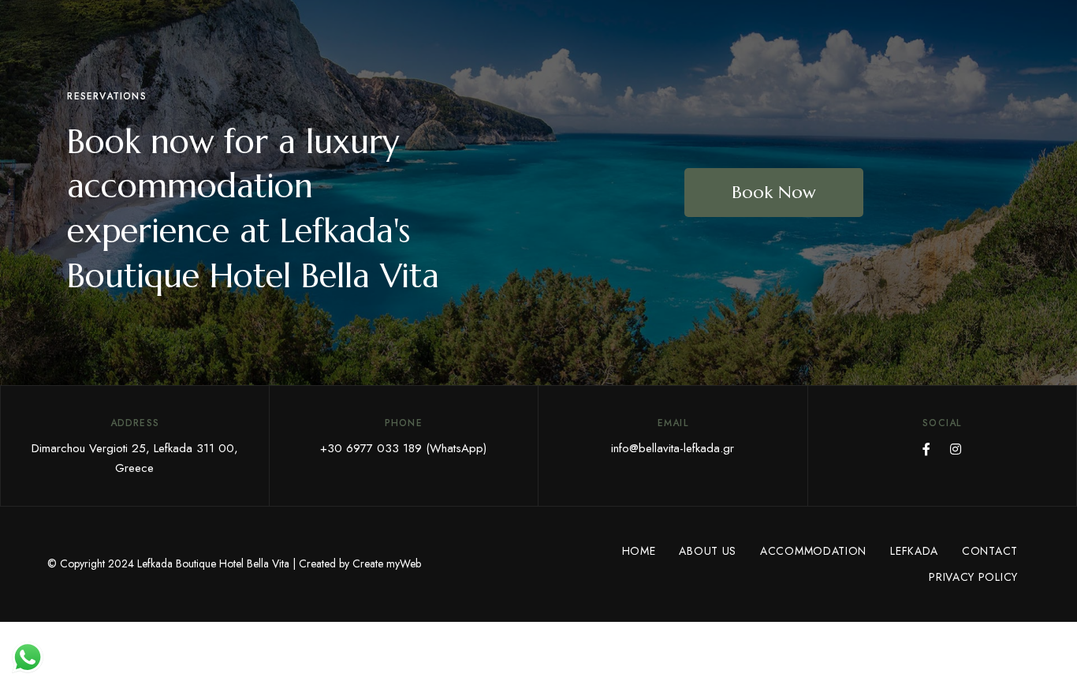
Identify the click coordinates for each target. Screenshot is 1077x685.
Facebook (926, 449)
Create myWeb (386, 563)
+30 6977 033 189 (371, 448)
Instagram (955, 449)
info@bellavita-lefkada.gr (672, 448)
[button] (773, 192)
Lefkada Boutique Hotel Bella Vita (213, 563)
